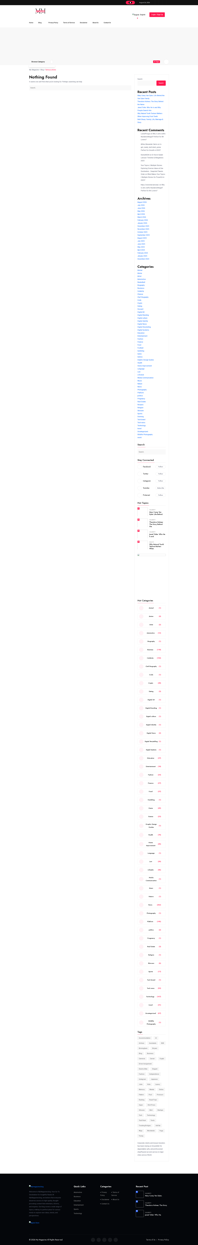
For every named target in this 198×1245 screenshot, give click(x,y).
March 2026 (141, 217)
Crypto (139, 303)
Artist (139, 276)
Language (140, 369)
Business (140, 288)
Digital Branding (143, 315)
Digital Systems (143, 330)
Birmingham (143, 1048)
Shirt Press (151, 1105)
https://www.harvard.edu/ (150, 185)
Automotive (141, 279)
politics (140, 396)
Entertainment (142, 336)
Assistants (152, 1043)
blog (140, 1053)
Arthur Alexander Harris (149, 144)
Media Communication (145, 378)
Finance (140, 342)
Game (139, 354)
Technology (141, 426)
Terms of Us (150, 1239)
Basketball (141, 282)
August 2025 (142, 238)
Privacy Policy (53, 22)
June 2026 (141, 208)
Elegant (154, 1069)
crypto (162, 1058)
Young (141, 1136)
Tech (140, 1115)
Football (140, 348)
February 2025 (142, 253)
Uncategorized (142, 432)
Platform (140, 393)
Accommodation (144, 1038)
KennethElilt (145, 155)
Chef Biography (142, 297)
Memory (142, 1089)
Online (161, 1089)
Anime (139, 273)
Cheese (140, 294)
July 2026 (141, 205)
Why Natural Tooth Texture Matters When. (156, 546)
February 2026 (142, 220)
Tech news (141, 423)
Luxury (157, 1084)
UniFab (158, 1125)
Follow (160, 467)
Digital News (142, 324)
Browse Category (38, 62)
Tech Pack (142, 1120)
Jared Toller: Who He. (153, 1215)
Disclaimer (83, 22)
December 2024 (143, 259)
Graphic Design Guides (145, 360)
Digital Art (141, 312)
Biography (141, 285)
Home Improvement (144, 366)
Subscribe (160, 488)
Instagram (142, 1079)
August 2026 (142, 202)
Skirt (151, 1110)
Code (139, 300)
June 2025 (141, 244)
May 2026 (141, 211)
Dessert (140, 309)
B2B (162, 1043)
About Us (95, 22)
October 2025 (142, 232)
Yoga (161, 1131)
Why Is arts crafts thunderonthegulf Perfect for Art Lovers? (153, 137)
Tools (152, 1120)
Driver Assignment (145, 1064)
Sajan (141, 1105)
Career (152, 1058)
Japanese (154, 1079)
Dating (139, 306)
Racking (141, 1100)
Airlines (141, 1043)
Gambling (140, 351)
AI (156, 1038)
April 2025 (141, 250)
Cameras (142, 1058)
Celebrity (140, 291)
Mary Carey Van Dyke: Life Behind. (156, 513)
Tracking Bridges (145, 1125)
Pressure (160, 1094)
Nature (139, 384)
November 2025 (143, 229)
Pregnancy (141, 399)
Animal (139, 270)
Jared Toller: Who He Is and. (157, 535)
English (143, 15)
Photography (142, 390)
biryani (154, 1048)
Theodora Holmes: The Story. (156, 1205)
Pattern (141, 1094)
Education (140, 333)
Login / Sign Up (157, 15)
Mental (152, 1089)
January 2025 (142, 256)
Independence (154, 1074)
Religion (140, 408)
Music (139, 381)
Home (31, 22)
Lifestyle (140, 375)
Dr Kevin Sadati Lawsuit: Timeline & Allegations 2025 (152, 158)
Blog (40, 22)
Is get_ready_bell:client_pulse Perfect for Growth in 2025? (151, 147)
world (139, 437)
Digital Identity (142, 321)
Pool (150, 1094)
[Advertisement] (99, 43)
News (139, 387)
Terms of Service (69, 22)
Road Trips (153, 1100)
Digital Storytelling (144, 327)
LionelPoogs (145, 134)
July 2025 (141, 241)
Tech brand (141, 420)
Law (138, 372)
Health (139, 363)
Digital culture (142, 318)
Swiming (140, 417)
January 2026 (142, 223)
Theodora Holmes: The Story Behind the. (156, 524)
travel (139, 429)
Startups (160, 1110)
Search (139, 79)
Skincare (140, 411)
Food (139, 345)
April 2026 (141, 214)
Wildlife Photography (145, 434)
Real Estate (141, 402)
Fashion (140, 339)
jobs (140, 1084)
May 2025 (141, 247)
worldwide (151, 1131)
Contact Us (107, 22)
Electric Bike (143, 1069)
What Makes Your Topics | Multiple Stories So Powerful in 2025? (153, 177)
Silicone (141, 1110)
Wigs (140, 1131)
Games (140, 357)
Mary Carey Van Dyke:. (153, 1196)
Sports (139, 414)
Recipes (140, 405)
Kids (148, 1084)
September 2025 (143, 235)
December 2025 (143, 226)
